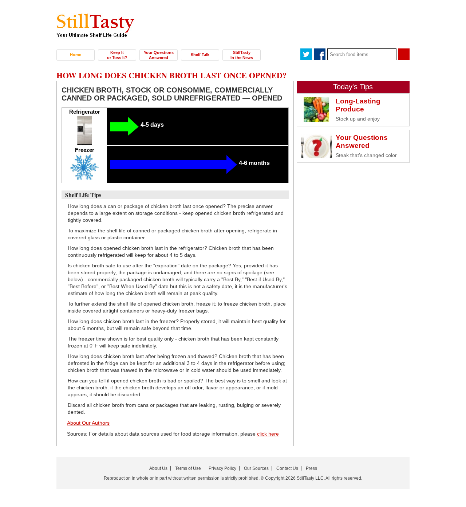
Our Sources (256, 468)
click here (268, 434)
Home (75, 54)
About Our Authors (88, 423)
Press (311, 468)
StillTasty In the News (241, 55)
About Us (158, 468)
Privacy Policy (222, 468)
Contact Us (287, 468)
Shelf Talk (200, 54)
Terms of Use (188, 468)
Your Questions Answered (159, 55)
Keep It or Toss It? (117, 55)
